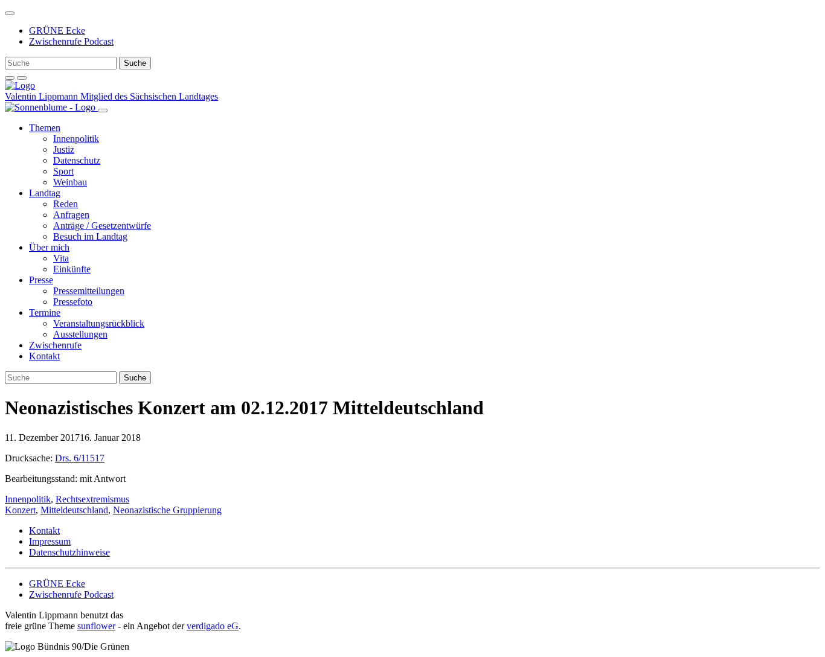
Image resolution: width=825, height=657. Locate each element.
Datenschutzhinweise (69, 552)
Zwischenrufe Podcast (71, 41)
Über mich (49, 247)
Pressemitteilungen (88, 291)
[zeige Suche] (9, 78)
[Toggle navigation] (9, 13)
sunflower (96, 626)
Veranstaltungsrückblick (98, 323)
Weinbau (70, 182)
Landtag (44, 193)
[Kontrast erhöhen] (22, 78)
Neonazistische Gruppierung (167, 510)
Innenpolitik (76, 138)
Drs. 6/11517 (79, 458)
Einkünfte (72, 269)
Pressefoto (72, 301)
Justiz (63, 149)
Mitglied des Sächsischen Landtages (149, 96)
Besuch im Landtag (90, 236)
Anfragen (71, 215)
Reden (65, 204)
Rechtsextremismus (92, 499)
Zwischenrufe (55, 345)
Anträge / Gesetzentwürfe (102, 225)
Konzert (20, 510)
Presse (41, 280)
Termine (44, 312)
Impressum (50, 541)
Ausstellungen (80, 334)
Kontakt (44, 356)
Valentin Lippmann (42, 96)
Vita (61, 258)
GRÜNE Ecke (57, 30)
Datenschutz (76, 160)
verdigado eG (213, 626)
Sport (63, 171)
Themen (44, 128)
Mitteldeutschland (74, 510)
